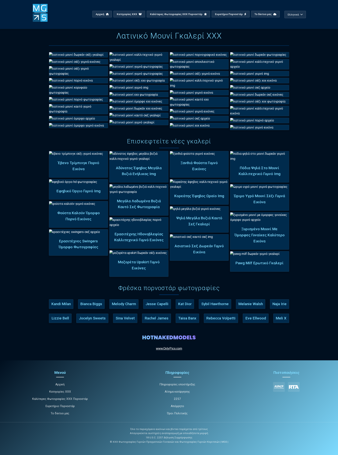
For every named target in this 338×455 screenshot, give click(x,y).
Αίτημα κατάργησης (177, 391)
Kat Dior (185, 304)
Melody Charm (124, 304)
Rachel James (156, 318)
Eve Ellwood (255, 318)
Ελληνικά (293, 14)
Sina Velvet (125, 318)
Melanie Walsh (250, 304)
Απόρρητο (177, 406)
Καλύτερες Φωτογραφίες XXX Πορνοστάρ (176, 14)
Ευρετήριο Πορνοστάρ (229, 14)
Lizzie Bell (60, 318)
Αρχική (100, 14)
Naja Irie (279, 304)
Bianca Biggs (91, 304)
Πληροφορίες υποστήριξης (177, 384)
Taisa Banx (187, 318)
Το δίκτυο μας (263, 14)
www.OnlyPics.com (169, 348)
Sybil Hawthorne (215, 304)
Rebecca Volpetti (221, 318)
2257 (177, 399)
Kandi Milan (61, 304)
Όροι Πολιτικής (177, 413)
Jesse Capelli (157, 304)
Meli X (281, 318)
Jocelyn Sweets (92, 318)
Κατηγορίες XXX (127, 14)
